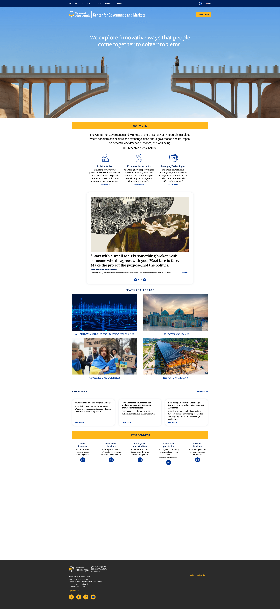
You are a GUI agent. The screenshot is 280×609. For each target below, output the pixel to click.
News (119, 3)
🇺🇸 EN (208, 3)
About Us (73, 3)
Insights (109, 3)
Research (85, 3)
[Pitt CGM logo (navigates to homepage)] (107, 14)
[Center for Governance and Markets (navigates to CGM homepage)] (88, 569)
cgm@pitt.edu (74, 591)
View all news (202, 391)
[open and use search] (200, 3)
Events (97, 3)
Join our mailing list (197, 575)
